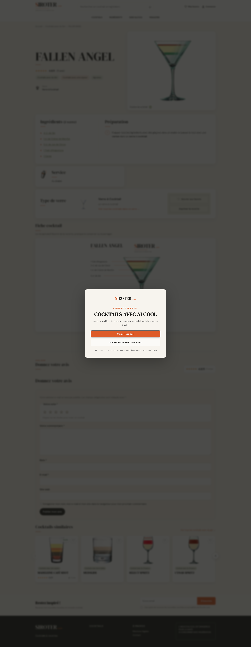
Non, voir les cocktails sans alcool (125, 342)
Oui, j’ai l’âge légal (125, 334)
